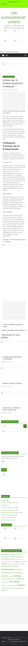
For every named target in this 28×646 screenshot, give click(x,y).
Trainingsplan (14, 581)
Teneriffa (4, 576)
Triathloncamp (5, 588)
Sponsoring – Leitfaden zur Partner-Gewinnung (12, 409)
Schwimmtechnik (18, 569)
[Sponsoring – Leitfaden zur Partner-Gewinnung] (14, 393)
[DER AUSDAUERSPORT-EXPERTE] (3, 55)
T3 (15, 573)
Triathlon (21, 585)
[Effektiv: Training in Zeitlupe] (14, 368)
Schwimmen (7, 569)
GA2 (21, 554)
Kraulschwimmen (10, 561)
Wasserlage (21, 588)
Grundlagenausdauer (6, 557)
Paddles (25, 561)
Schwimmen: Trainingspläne (8, 510)
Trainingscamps (11, 579)
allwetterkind (5, 554)
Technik (18, 573)
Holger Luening (14, 89)
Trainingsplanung (4, 585)
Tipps (11, 576)
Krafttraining (3, 561)
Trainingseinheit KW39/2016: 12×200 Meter (12, 358)
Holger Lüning (15, 557)
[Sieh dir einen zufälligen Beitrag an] (25, 55)
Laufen (16, 561)
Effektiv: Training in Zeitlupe (12, 383)
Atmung (10, 554)
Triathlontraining (14, 588)
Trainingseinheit (19, 579)
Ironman (12, 559)
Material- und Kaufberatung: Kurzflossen (13, 330)
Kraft (22, 559)
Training (17, 575)
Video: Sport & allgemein (7, 517)
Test (9, 576)
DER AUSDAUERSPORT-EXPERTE (14, 17)
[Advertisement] (14, 100)
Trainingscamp (4, 579)
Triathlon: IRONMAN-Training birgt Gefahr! (13, 325)
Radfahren (4, 564)
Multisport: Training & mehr (8, 502)
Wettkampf (4, 590)
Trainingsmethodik (4, 581)
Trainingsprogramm (12, 585)
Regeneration (10, 564)
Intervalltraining (5, 559)
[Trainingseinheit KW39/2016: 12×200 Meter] (14, 342)
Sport (13, 572)
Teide (23, 572)
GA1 (18, 554)
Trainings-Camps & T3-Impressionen (10, 512)
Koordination (18, 559)
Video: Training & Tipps (7, 520)
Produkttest (4, 505)
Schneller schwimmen (18, 564)
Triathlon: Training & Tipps (8, 76)
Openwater (21, 561)
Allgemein (3, 500)
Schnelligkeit (4, 566)
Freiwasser (14, 554)
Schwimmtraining (6, 573)
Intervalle (22, 556)
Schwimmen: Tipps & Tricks (8, 507)
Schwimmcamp (13, 566)
